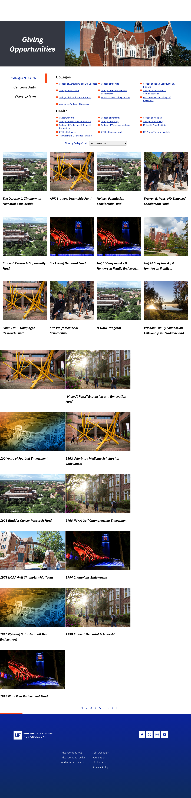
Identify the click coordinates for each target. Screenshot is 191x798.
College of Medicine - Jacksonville (75, 121)
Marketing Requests (72, 762)
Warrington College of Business (74, 104)
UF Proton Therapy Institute (156, 132)
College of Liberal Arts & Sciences (75, 97)
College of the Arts (110, 83)
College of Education (69, 90)
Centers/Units (24, 87)
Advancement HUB (72, 752)
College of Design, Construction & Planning (159, 85)
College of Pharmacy (153, 121)
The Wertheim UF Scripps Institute (75, 135)
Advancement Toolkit (73, 757)
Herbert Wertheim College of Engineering (157, 99)
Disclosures (99, 762)
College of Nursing (110, 121)
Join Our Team (100, 752)
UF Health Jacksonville (112, 132)
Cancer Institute (66, 117)
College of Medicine (152, 117)
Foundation (98, 757)
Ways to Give (25, 96)
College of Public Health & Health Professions (75, 127)
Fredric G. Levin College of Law (115, 97)
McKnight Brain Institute (154, 125)
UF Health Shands (67, 132)
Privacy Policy (100, 767)
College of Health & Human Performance (114, 92)
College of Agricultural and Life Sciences (78, 83)
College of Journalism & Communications (154, 92)
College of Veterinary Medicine (115, 125)
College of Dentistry (110, 117)
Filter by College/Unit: (76, 143)
